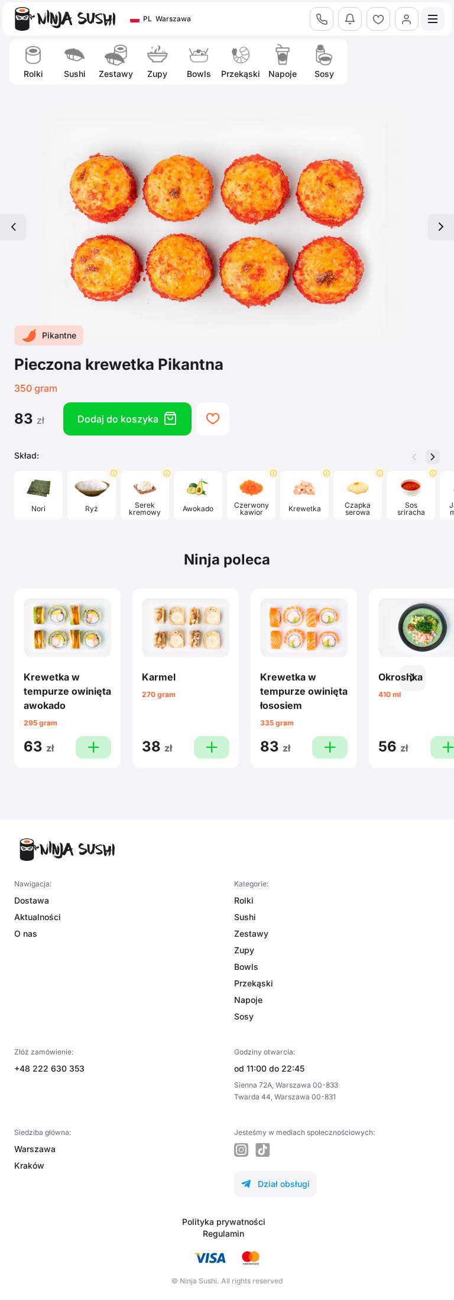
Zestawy (251, 933)
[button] (433, 457)
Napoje (248, 1000)
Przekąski (253, 983)
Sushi (245, 917)
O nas (25, 933)
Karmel (159, 677)
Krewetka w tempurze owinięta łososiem (304, 691)
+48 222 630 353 (49, 1068)
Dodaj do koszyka (127, 418)
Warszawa (35, 1149)
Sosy (244, 1016)
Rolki (244, 900)
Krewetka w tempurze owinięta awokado (67, 691)
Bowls (246, 967)
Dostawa (31, 900)
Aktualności (37, 917)
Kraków (29, 1165)
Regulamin (223, 1233)
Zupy (244, 950)
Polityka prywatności (223, 1222)
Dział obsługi (275, 1184)
